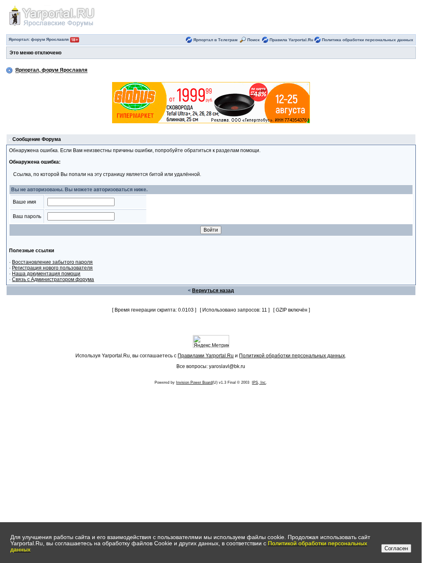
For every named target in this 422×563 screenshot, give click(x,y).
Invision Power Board (194, 382)
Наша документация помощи (46, 274)
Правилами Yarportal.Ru (206, 356)
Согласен (396, 548)
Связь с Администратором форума (53, 279)
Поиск (253, 40)
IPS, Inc (259, 382)
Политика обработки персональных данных (367, 40)
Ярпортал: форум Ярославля (39, 39)
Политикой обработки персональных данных (292, 356)
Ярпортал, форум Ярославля (51, 70)
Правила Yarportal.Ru (291, 40)
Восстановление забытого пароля (52, 262)
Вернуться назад (213, 290)
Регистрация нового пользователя (52, 268)
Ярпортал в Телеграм (215, 40)
